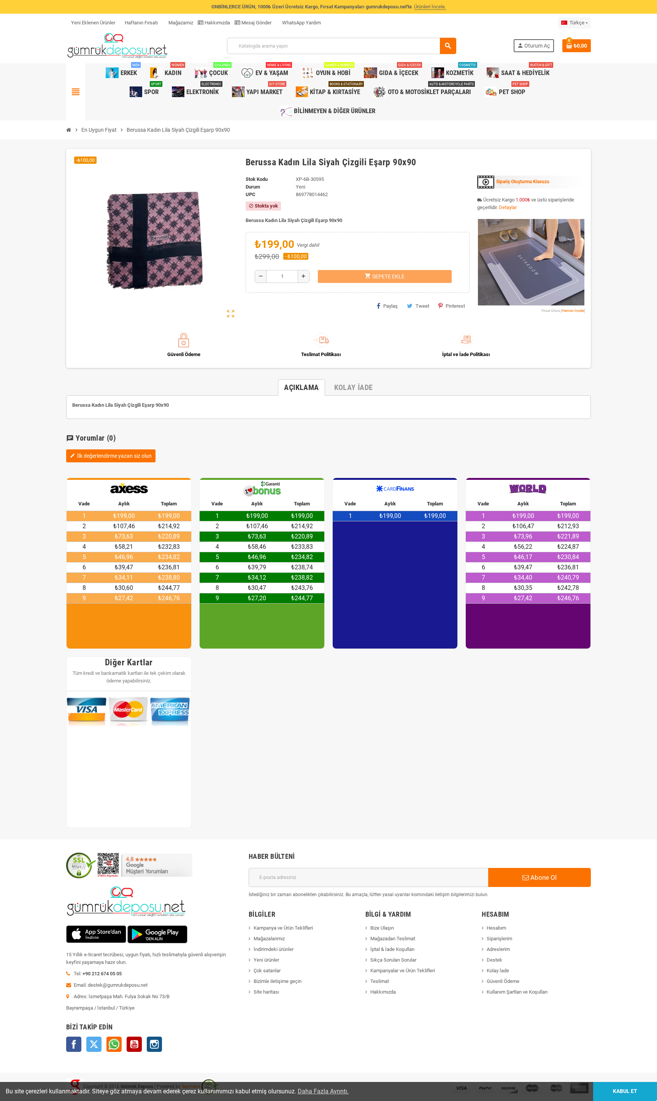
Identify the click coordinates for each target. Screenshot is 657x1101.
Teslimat (379, 981)
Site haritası (266, 992)
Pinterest (455, 306)
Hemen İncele (573, 310)
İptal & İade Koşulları (392, 949)
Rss (114, 1044)
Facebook (73, 1044)
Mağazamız (180, 23)
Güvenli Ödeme (503, 981)
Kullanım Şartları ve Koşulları (517, 992)
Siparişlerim (499, 938)
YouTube (134, 1044)
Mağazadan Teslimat (392, 938)
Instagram (154, 1044)
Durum (253, 187)
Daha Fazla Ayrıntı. (323, 1091)
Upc (251, 194)
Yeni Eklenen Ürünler (93, 23)
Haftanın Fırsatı (141, 23)
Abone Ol (543, 877)
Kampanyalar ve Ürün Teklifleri (402, 970)
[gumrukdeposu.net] (118, 45)
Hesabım (496, 928)
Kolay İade (498, 970)
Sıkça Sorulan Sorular (393, 960)
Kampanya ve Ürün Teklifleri (283, 928)
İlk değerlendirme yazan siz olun (111, 456)
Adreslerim (498, 949)
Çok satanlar (267, 970)
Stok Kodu (257, 179)
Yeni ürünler (266, 960)
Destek (494, 960)
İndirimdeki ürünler (274, 949)
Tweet (422, 306)
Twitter (94, 1044)
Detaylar (508, 207)
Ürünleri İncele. (430, 7)
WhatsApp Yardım (301, 23)
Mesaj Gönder (255, 23)
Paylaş (390, 306)
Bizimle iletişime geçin (278, 981)
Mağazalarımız (269, 938)
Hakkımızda (216, 23)
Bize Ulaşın (382, 928)
